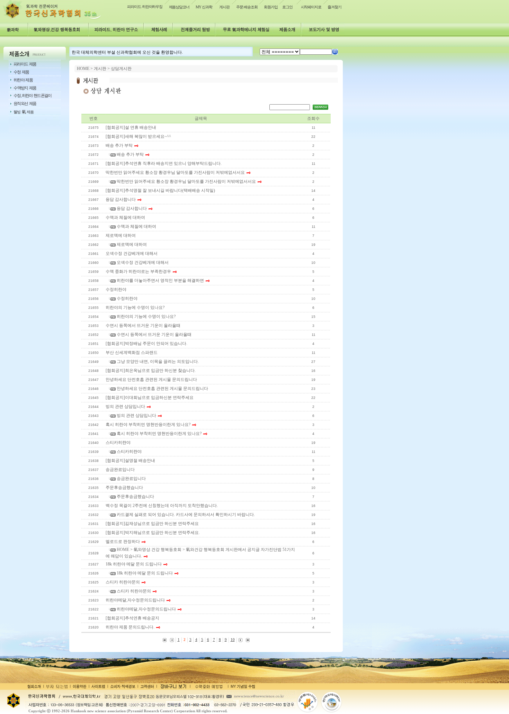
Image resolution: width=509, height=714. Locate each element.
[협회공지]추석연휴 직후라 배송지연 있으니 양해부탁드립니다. (164, 163)
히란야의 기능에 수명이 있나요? (135, 307)
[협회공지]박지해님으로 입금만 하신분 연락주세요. (153, 532)
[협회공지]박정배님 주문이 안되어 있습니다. (146, 343)
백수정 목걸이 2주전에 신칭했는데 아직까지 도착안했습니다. (162, 505)
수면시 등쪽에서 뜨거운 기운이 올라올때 (143, 325)
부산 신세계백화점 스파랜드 (132, 352)
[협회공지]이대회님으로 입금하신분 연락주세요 (150, 397)
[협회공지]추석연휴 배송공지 (132, 618)
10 (233, 640)
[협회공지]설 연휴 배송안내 (131, 127)
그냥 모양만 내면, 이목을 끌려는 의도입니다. (157, 361)
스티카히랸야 (118, 442)
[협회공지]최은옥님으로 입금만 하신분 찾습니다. (151, 370)
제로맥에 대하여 (121, 235)
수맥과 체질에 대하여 (125, 217)
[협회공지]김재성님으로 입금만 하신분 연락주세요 (152, 523)
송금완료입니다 (120, 469)
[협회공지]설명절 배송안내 (130, 460)
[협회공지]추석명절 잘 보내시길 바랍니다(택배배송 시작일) (160, 190)
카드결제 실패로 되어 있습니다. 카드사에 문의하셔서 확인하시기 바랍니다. (185, 514)
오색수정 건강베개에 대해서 (132, 253)
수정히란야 (116, 289)
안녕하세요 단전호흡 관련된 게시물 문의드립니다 (151, 379)
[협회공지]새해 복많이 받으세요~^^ (138, 136)
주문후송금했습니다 (124, 487)
